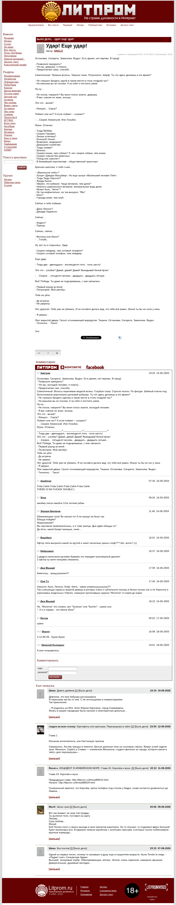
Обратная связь (12, 182)
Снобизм (8, 114)
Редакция (67, 25)
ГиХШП (7, 150)
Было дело (9, 123)
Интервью (111, 25)
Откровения (86, 894)
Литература (10, 79)
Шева (52, 690)
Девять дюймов (65, 690)
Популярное (10, 56)
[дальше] (54, 716)
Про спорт (9, 111)
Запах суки (63, 806)
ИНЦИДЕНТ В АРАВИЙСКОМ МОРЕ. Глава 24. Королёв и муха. (95, 768)
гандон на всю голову (62, 726)
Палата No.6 (10, 117)
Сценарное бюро (108, 891)
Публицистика (95, 25)
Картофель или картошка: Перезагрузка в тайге (103, 726)
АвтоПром (9, 126)
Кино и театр (10, 138)
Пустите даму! (11, 93)
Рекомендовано (12, 76)
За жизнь (8, 99)
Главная (84, 887)
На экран (8, 47)
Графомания (10, 144)
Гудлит (7, 44)
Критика (8, 129)
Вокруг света (11, 105)
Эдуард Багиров (36, 25)
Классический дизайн (15, 64)
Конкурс (8, 88)
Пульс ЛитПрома (13, 53)
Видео (7, 141)
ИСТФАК (8, 120)
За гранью (9, 108)
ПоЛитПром (10, 85)
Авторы (80, 25)
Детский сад (10, 96)
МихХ (52, 806)
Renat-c (53, 768)
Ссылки (8, 185)
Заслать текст (127, 25)
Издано (8, 41)
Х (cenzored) (10, 147)
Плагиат (8, 135)
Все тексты (53, 25)
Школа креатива (12, 90)
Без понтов (63, 848)
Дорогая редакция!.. (14, 59)
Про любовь (10, 102)
